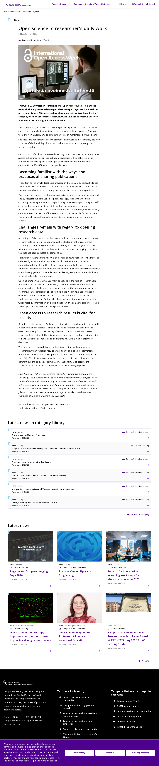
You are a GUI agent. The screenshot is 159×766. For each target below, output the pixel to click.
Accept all (110, 753)
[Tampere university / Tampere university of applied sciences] (18, 4)
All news (145, 661)
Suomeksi (138, 4)
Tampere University (60, 4)
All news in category (140, 514)
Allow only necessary (140, 753)
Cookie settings (79, 753)
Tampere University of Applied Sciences (92, 4)
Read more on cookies (46, 760)
